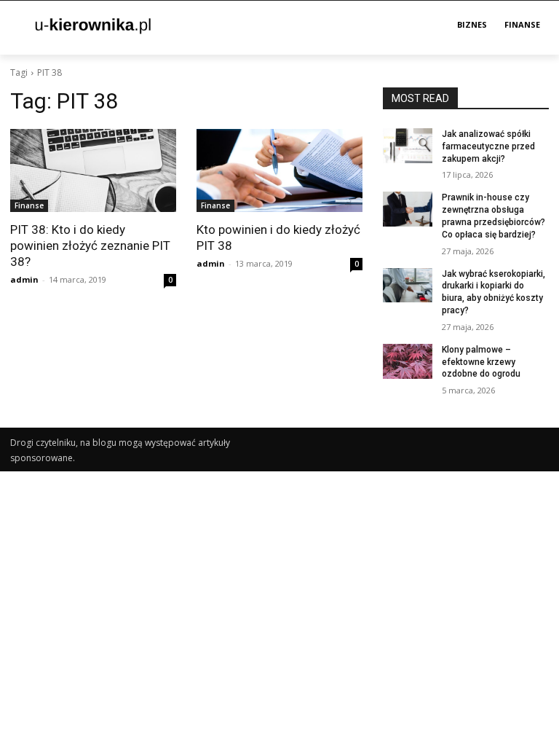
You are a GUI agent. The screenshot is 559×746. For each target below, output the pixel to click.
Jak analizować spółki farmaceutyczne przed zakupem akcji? (488, 146)
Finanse (29, 205)
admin (24, 279)
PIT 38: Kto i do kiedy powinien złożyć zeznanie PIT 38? (90, 245)
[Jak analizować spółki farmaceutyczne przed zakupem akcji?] (407, 145)
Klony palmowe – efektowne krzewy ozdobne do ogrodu (481, 362)
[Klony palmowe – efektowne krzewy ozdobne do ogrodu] (407, 361)
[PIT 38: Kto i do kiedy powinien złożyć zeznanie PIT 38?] (93, 170)
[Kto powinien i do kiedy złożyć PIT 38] (279, 170)
